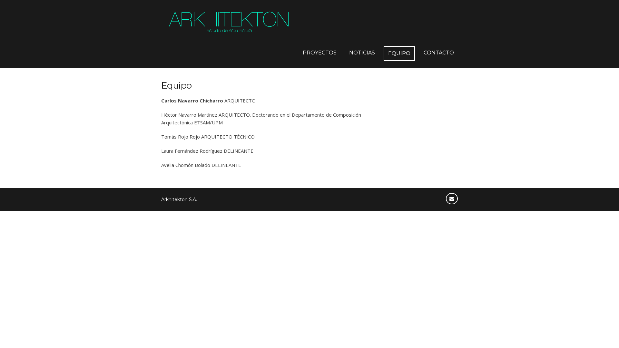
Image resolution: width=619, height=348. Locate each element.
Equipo (399, 53)
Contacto (439, 53)
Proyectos (320, 53)
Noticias (362, 53)
